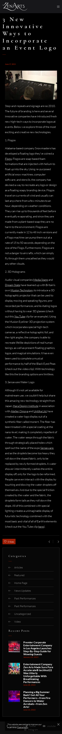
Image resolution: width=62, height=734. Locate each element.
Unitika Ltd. (40, 411)
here (41, 526)
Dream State (12, 285)
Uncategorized (22, 614)
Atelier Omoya (19, 411)
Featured (19, 575)
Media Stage (40, 279)
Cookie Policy (22, 727)
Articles (18, 567)
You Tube (19, 316)
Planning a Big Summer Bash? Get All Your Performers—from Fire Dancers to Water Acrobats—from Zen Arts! (36, 699)
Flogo (8, 158)
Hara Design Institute (25, 406)
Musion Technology (22, 290)
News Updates (22, 590)
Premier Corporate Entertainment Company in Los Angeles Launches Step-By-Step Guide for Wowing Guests (37, 648)
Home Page (20, 583)
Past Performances (25, 598)
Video (17, 621)
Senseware (47, 448)
